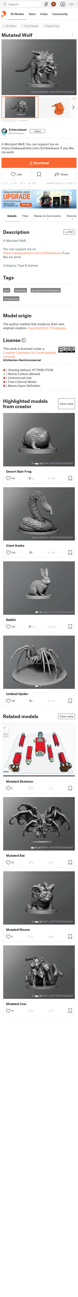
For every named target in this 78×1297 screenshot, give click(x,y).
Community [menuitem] (60, 14)
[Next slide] (72, 107)
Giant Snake (15, 545)
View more (66, 403)
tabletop (20, 290)
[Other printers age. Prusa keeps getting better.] (39, 198)
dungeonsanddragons (46, 290)
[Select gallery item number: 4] (42, 848)
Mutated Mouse (18, 929)
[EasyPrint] (46, 4)
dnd (6, 290)
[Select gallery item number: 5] (45, 848)
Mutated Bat (15, 855)
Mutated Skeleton (19, 781)
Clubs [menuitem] (44, 14)
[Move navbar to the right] (74, 14)
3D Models (10, 26)
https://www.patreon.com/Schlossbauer (32, 253)
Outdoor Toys (52, 26)
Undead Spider (17, 694)
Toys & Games (31, 26)
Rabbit (11, 620)
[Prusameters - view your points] (53, 4)
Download (41, 163)
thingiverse (11, 298)
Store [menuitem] (32, 14)
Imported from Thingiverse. (47, 328)
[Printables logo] (4, 14)
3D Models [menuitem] (17, 14)
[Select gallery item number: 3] (39, 848)
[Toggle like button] (8, 478)
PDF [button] (70, 232)
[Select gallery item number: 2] (40, 464)
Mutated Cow (16, 1004)
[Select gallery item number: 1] (36, 464)
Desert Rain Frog (18, 471)
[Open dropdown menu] (72, 34)
